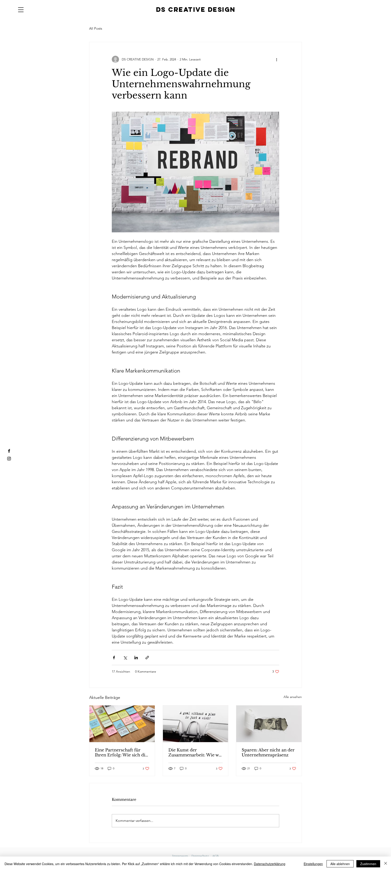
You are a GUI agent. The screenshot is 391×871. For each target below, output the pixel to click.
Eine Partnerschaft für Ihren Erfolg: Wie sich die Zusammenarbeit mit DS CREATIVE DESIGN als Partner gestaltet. (121, 753)
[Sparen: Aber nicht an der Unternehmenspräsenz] (269, 723)
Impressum (180, 856)
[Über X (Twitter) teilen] (125, 657)
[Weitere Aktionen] (276, 59)
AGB (215, 856)
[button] (21, 9)
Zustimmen (368, 863)
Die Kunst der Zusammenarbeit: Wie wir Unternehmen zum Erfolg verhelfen (195, 753)
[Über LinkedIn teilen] (136, 657)
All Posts (95, 28)
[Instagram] (9, 458)
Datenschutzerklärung (269, 863)
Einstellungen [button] (313, 863)
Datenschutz (200, 856)
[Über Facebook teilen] (114, 657)
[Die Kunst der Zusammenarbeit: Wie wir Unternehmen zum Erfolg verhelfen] (195, 723)
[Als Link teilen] (147, 657)
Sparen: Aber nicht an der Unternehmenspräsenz (268, 753)
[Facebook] (9, 450)
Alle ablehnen (340, 863)
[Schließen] (385, 863)
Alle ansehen (293, 697)
